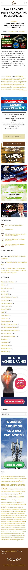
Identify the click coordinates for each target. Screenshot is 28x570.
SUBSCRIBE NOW (14, 144)
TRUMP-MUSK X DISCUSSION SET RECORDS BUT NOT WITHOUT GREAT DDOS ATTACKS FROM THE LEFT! (13, 271)
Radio (2, 312)
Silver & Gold (4, 318)
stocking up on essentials (11, 527)
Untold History (5, 345)
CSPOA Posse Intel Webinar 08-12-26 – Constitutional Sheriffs (16, 234)
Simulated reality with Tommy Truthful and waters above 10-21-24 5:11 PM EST (14, 25)
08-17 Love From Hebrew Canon (14, 225)
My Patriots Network (6, 303)
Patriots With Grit (5, 306)
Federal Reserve (9, 500)
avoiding (22, 78)
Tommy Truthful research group (16, 531)
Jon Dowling (4, 294)
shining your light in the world (7, 523)
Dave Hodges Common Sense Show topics (10, 491)
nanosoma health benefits (7, 515)
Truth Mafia (14, 21)
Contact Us (22, 565)
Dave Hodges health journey (12, 494)
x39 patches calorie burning (18, 537)
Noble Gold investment (15, 517)
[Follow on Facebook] (8, 559)
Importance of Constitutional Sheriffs (8, 502)
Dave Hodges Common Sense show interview (16, 489)
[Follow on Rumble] (19, 559)
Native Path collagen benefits (18, 515)
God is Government (6, 288)
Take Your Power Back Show (9, 324)
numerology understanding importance (14, 86)
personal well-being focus (7, 87)
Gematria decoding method (7, 81)
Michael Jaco (5, 300)
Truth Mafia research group (17, 89)
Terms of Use (15, 565)
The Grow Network (6, 333)
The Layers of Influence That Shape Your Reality (15, 240)
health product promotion (17, 500)
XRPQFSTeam (5, 351)
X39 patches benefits (8, 537)
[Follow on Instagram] (11, 559)
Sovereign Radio (5, 321)
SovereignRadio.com (11, 551)
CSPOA (3, 285)
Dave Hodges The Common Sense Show (12, 497)
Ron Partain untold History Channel (16, 521)
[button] (2, 3)
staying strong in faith (12, 525)
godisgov (3, 291)
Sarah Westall (5, 315)
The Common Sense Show (8, 327)
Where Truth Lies (5, 348)
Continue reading (14, 71)
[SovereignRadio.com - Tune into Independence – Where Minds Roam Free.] (14, 2)
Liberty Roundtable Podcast (8, 297)
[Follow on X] (14, 559)
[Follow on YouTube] (17, 559)
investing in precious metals (13, 509)
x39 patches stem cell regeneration (12, 540)
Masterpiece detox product (10, 511)
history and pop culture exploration (16, 82)
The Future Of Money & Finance (10, 330)
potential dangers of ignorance (19, 87)
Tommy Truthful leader (6, 89)
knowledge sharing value (6, 84)
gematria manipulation (18, 81)
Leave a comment (23, 90)
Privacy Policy (6, 565)
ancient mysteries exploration (7, 476)
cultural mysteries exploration (18, 478)
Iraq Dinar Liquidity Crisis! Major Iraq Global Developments (15, 245)
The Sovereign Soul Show (8, 336)
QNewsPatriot (5, 309)
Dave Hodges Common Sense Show (13, 485)
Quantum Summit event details (13, 519)
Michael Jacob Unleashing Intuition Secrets (15, 513)
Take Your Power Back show (17, 529)
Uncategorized (5, 342)
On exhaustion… (9, 229)
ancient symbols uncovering (13, 78)
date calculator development (16, 79)
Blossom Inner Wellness (7, 282)
